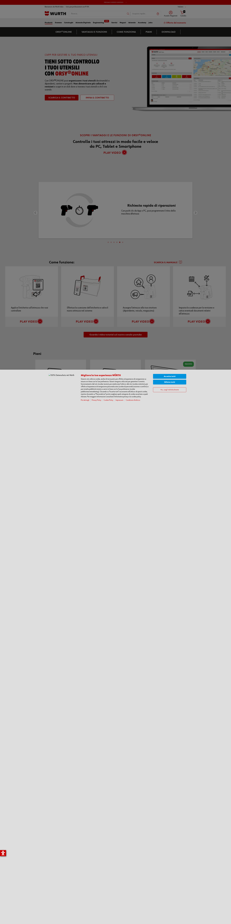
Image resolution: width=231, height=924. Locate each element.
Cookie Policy (108, 400)
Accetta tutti (170, 376)
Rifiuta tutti (169, 382)
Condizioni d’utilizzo (133, 400)
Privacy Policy (96, 400)
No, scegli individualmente (169, 390)
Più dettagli (85, 400)
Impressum (119, 400)
